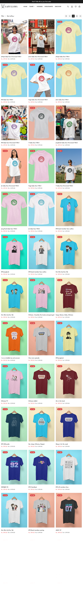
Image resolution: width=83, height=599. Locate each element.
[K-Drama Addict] (42, 381)
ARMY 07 (58, 530)
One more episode (34, 358)
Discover (58, 6)
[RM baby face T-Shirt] (14, 79)
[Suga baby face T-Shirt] (42, 165)
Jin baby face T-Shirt (34, 229)
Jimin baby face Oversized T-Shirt (38, 57)
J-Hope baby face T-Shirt (62, 57)
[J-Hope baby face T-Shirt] (69, 36)
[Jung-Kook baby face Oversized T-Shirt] (69, 122)
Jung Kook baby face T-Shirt (9, 229)
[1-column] (66, 16)
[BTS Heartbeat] (42, 467)
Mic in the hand (60, 401)
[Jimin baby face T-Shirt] (69, 79)
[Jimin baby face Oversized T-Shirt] (42, 36)
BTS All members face (62, 487)
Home (25, 6)
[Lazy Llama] (9, 6)
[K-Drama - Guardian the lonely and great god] (42, 295)
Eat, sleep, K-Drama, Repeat (36, 444)
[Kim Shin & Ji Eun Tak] (69, 252)
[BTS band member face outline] (69, 209)
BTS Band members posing (36, 530)
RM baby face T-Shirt (7, 100)
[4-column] (76, 16)
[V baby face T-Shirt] (42, 122)
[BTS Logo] (42, 553)
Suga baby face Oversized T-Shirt (38, 100)
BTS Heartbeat (33, 487)
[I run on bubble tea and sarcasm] (14, 338)
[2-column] (69, 16)
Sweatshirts (48, 6)
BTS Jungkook (5, 272)
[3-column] (73, 16)
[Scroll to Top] (80, 590)
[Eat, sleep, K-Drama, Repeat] (42, 424)
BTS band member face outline (65, 229)
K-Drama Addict (33, 401)
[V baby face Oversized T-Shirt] (69, 165)
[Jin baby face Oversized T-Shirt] (14, 165)
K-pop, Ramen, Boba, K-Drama (64, 315)
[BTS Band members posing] (42, 510)
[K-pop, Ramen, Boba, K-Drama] (69, 295)
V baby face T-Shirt (34, 143)
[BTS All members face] (69, 467)
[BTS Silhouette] (14, 424)
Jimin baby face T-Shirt (62, 100)
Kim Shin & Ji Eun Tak (62, 272)
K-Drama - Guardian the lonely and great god (41, 315)
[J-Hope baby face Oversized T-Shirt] (14, 36)
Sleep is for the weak (62, 444)
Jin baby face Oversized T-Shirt (10, 186)
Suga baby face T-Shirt (35, 186)
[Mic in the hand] (69, 381)
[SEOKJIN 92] (14, 467)
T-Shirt (31, 6)
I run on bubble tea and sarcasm (10, 358)
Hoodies (40, 6)
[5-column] (80, 16)
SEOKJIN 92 (4, 487)
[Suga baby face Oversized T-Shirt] (42, 79)
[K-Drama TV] (14, 381)
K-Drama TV (4, 401)
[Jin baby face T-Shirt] (42, 209)
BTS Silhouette (5, 444)
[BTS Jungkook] (14, 252)
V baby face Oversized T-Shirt (64, 186)
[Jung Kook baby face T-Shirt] (14, 209)
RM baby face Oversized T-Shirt (10, 143)
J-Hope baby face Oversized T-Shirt (11, 57)
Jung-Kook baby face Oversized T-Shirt (67, 143)
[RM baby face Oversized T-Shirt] (14, 122)
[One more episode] (42, 338)
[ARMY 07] (69, 510)
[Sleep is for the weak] (69, 424)
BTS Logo (31, 573)
